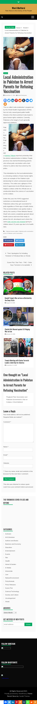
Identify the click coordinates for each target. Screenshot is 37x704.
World (5, 73)
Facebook (9, 240)
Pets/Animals (9, 581)
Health (7, 561)
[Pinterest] (16, 100)
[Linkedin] (12, 100)
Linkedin (21, 245)
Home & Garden (10, 564)
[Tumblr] (23, 100)
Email (5, 455)
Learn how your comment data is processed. (18, 487)
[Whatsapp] (28, 702)
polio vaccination (17, 233)
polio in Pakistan (8, 233)
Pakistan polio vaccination (26, 231)
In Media (8, 568)
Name (5, 447)
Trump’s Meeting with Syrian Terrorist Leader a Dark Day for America (17, 361)
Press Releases (10, 585)
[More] (5, 104)
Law (6, 574)
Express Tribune (10, 155)
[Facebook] (5, 100)
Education (8, 547)
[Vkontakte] (27, 100)
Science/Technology (12, 591)
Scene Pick (9, 588)
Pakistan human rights (12, 231)
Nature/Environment (12, 578)
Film (6, 557)
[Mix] (20, 702)
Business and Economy (13, 544)
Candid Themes (24, 696)
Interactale (9, 571)
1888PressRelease (5, 678)
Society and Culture (11, 595)
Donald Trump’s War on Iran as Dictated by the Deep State (18, 299)
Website (6, 463)
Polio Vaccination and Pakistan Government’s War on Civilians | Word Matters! (17, 399)
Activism (8, 534)
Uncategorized (10, 598)
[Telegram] (31, 100)
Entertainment (10, 551)
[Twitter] (9, 100)
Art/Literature (10, 537)
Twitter (20, 240)
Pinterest (9, 245)
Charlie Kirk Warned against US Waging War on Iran (17, 330)
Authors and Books (11, 541)
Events (7, 554)
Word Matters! (18, 8)
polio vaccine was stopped (16, 222)
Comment (7, 422)
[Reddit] (20, 100)
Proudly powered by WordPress (15, 693)
